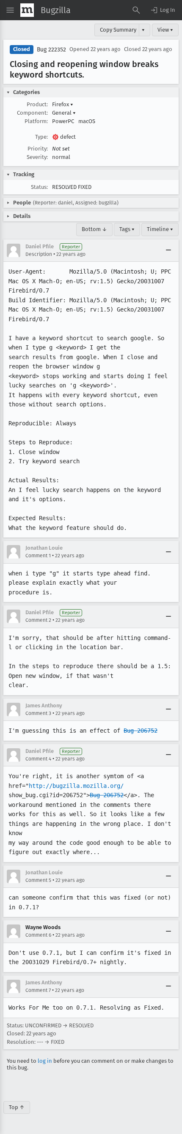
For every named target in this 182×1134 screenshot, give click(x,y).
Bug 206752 (140, 730)
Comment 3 (38, 713)
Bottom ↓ (94, 229)
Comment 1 (38, 556)
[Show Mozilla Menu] (27, 10)
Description (38, 254)
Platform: (36, 121)
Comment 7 (38, 990)
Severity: (37, 157)
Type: (41, 137)
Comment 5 (38, 880)
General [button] (64, 113)
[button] (162, 10)
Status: (39, 187)
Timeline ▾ (160, 229)
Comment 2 (38, 620)
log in (45, 1061)
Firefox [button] (62, 104)
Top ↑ (17, 1107)
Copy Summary (118, 30)
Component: (32, 113)
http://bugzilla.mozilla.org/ (76, 785)
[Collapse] (168, 250)
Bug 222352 (51, 49)
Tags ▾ (127, 229)
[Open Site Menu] (10, 10)
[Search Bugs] (136, 10)
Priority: (38, 148)
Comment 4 (38, 759)
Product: (37, 104)
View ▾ (165, 30)
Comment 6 (38, 935)
